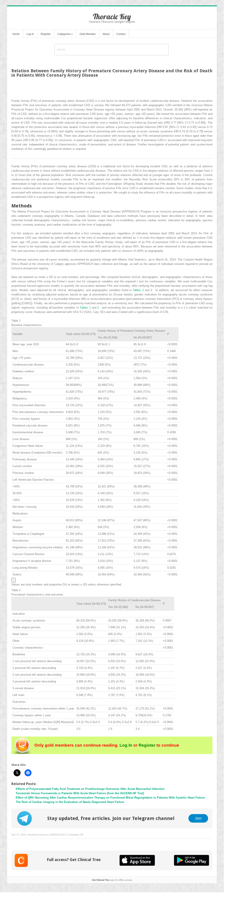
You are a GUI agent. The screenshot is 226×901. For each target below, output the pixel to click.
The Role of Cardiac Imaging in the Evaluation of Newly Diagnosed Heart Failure (70, 802)
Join (198, 818)
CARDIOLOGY (57, 834)
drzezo (42, 834)
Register (46, 34)
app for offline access (112, 880)
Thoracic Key (112, 16)
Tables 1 (139, 290)
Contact (120, 34)
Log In (30, 34)
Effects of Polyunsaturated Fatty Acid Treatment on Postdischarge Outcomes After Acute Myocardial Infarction (90, 789)
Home (16, 34)
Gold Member (88, 34)
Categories (65, 34)
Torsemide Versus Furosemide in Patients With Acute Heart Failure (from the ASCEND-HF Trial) (80, 793)
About (106, 34)
